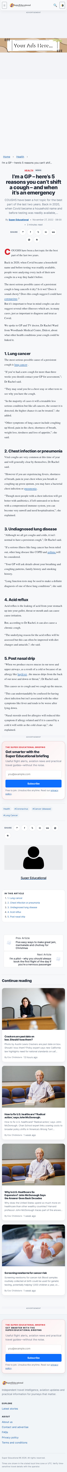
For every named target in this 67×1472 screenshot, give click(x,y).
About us (7, 1422)
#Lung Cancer (10, 815)
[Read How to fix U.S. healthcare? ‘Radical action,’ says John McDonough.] (33, 1087)
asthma (52, 552)
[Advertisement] (33, 115)
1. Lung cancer (14, 898)
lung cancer (20, 364)
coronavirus (10, 298)
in (46, 232)
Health (20, 156)
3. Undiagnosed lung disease (22, 907)
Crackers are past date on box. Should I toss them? (19, 1038)
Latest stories (10, 1408)
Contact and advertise (15, 1427)
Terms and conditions (14, 1442)
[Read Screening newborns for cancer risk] (33, 1245)
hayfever (22, 674)
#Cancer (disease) (42, 809)
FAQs (5, 1432)
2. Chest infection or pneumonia (23, 902)
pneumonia (30, 488)
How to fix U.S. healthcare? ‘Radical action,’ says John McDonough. (25, 1116)
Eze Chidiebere (14, 1057)
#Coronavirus (21, 809)
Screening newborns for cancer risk (26, 1272)
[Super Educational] (21, 5)
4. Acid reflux (14, 912)
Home (6, 156)
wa (53, 232)
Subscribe (33, 783)
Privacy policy (10, 1437)
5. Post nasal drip (16, 916)
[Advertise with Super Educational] (33, 45)
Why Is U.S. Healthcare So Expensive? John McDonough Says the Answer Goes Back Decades (25, 1195)
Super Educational (19, 219)
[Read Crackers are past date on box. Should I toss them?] (33, 1009)
